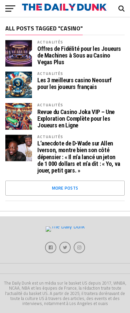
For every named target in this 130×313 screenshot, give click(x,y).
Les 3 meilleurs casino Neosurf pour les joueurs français (74, 83)
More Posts (65, 188)
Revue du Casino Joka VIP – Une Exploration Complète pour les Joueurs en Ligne (76, 119)
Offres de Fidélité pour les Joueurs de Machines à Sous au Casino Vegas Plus (79, 55)
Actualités (50, 42)
